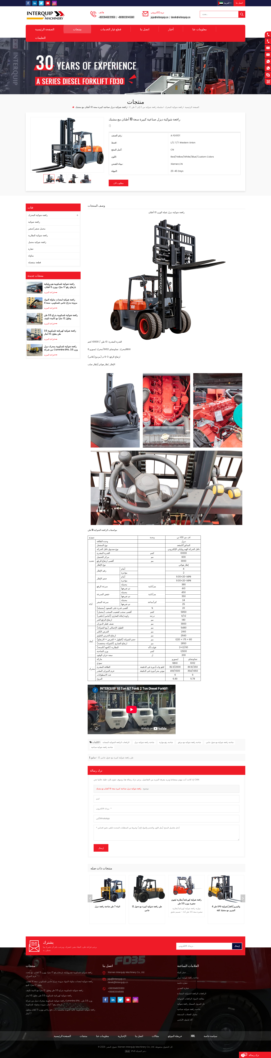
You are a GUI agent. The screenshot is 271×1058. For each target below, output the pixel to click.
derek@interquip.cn (180, 17)
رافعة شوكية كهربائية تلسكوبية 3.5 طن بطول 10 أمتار (60, 332)
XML (193, 1036)
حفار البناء (181, 972)
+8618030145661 (126, 17)
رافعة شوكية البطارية (38, 235)
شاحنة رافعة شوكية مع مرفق (189, 742)
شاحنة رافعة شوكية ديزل (144, 742)
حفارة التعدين (183, 988)
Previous (90, 898)
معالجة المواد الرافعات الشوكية (190, 999)
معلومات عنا (199, 29)
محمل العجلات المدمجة (187, 1014)
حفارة (31, 249)
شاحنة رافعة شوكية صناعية (102, 747)
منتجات (77, 29)
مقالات (155, 1036)
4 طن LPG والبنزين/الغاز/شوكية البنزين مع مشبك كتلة (186, 908)
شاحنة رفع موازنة (166, 742)
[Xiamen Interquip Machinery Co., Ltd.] (46, 15)
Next (243, 898)
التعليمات (40, 37)
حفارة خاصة (182, 983)
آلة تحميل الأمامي (184, 1020)
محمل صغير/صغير (36, 229)
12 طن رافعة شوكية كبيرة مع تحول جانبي (115, 757)
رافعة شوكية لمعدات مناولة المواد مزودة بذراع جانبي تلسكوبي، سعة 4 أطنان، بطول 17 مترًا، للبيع (60, 301)
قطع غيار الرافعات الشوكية (226, 906)
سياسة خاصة (210, 1036)
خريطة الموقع (175, 1036)
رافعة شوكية (34, 222)
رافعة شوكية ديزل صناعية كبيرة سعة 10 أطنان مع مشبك (118, 788)
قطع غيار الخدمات (110, 29)
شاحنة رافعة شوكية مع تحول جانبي (220, 742)
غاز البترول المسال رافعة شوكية (191, 1004)
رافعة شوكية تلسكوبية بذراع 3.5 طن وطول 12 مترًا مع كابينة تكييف (61, 317)
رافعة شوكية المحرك (174, 107)
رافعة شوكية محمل (37, 242)
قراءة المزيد (49, 292)
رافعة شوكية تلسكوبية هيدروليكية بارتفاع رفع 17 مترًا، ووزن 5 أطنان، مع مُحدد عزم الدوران (60, 286)
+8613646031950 (107, 17)
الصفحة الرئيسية (44, 29)
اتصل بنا (239, 3)
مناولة (31, 256)
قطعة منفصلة (34, 262)
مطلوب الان (118, 183)
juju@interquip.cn (159, 17)
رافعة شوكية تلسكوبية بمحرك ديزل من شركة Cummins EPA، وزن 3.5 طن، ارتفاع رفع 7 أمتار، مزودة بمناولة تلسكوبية (61, 348)
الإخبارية (122, 1036)
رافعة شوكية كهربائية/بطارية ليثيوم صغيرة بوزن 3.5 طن (147, 901)
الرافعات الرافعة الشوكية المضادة (116, 742)
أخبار (171, 29)
